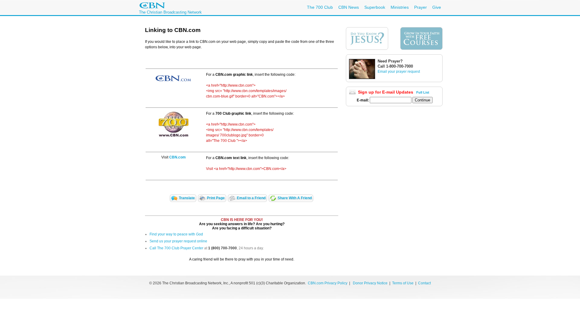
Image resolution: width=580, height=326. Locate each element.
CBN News (348, 7)
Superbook (374, 7)
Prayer (420, 7)
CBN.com (177, 157)
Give (436, 7)
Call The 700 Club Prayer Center (176, 248)
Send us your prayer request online (178, 241)
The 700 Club (320, 7)
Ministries (400, 7)
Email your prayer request (399, 71)
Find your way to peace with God (176, 234)
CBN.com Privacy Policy (327, 283)
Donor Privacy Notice (370, 283)
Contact (424, 283)
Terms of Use (403, 283)
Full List (422, 92)
